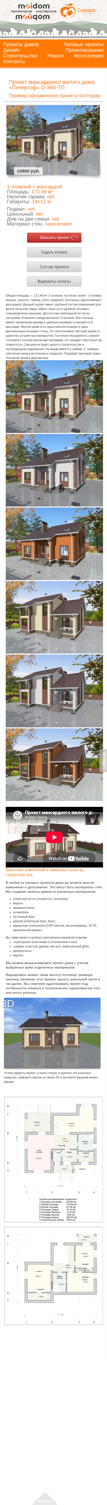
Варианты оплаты (54, 281)
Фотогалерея (89, 55)
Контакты (14, 61)
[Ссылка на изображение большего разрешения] (53, 1160)
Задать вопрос (54, 252)
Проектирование (85, 50)
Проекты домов (21, 44)
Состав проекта (54, 267)
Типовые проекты (83, 44)
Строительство (20, 55)
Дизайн (11, 50)
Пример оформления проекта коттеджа (54, 95)
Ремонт (55, 55)
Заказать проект (54, 237)
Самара (86, 10)
